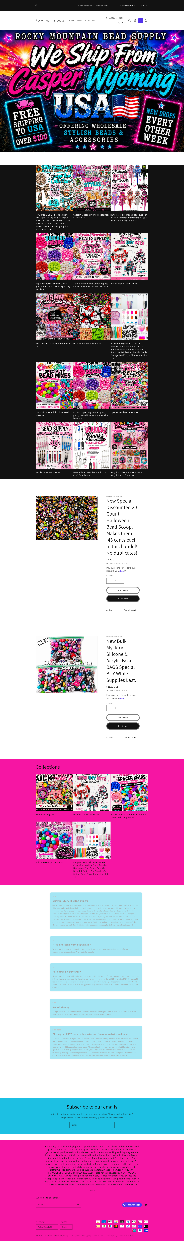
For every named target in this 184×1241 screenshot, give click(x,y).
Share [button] (111, 610)
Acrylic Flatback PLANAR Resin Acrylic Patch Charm (126, 474)
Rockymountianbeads (48, 1236)
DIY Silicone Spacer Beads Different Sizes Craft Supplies (129, 816)
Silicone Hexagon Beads (48, 862)
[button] (81, 20)
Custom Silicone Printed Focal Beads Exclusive (92, 216)
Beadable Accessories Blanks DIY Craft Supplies (89, 474)
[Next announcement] (113, 5)
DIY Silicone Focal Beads (85, 343)
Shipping (109, 563)
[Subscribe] (111, 1125)
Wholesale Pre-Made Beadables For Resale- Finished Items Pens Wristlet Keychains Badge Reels (129, 217)
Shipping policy (112, 1236)
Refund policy (75, 1236)
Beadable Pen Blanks (46, 472)
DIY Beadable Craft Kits (122, 283)
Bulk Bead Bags (43, 814)
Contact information (126, 1236)
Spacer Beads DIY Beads (123, 412)
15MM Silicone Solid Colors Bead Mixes (52, 414)
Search (92, 1190)
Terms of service (99, 1236)
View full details (130, 610)
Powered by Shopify (61, 1236)
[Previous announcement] (70, 5)
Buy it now (123, 598)
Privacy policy (86, 1236)
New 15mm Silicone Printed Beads (53, 343)
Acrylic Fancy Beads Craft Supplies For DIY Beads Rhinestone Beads (90, 285)
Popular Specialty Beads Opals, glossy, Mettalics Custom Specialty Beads (53, 286)
